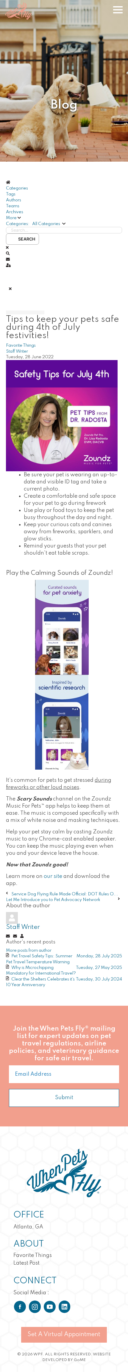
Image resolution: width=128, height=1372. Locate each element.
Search (25, 238)
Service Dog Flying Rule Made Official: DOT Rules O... (64, 894)
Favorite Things (21, 345)
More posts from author (28, 950)
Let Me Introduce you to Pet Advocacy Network (53, 900)
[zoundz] (62, 415)
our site (53, 876)
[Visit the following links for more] (20, 1307)
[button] (64, 218)
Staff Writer (17, 351)
